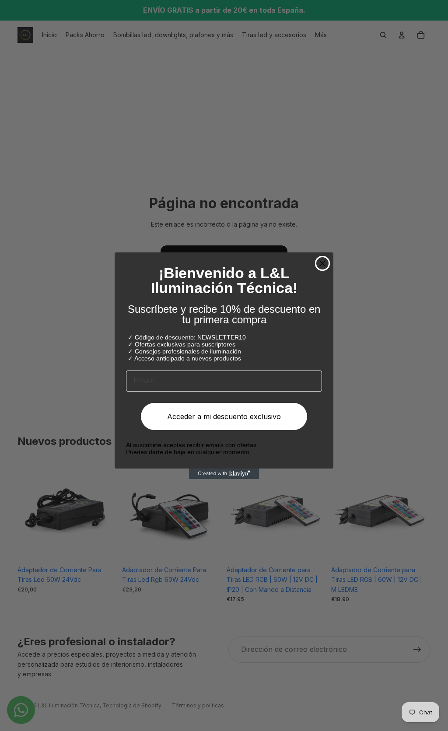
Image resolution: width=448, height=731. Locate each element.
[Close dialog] (322, 263)
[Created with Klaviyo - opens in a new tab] (224, 474)
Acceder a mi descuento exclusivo (224, 416)
